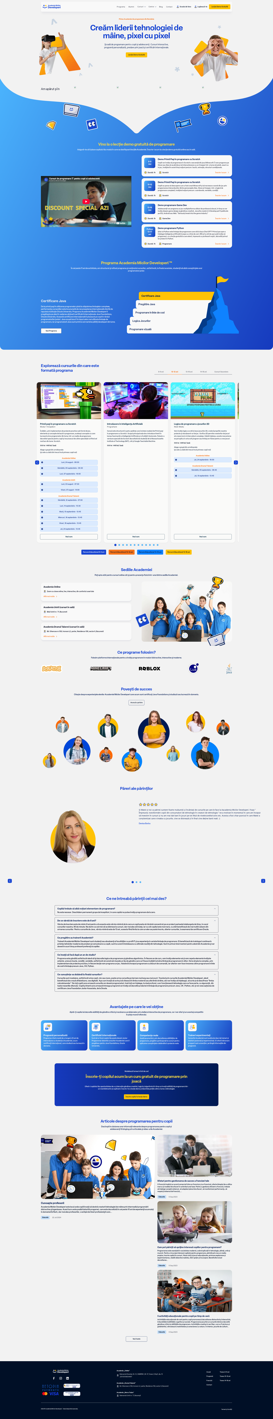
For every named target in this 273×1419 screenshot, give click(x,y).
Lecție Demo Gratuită (219, 7)
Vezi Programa (51, 331)
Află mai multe (49, 596)
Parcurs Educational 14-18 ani (178, 552)
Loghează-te (202, 7)
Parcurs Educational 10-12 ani (121, 552)
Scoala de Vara (185, 7)
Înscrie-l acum (220, 173)
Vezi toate (136, 1339)
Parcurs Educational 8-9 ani (93, 552)
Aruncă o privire (136, 703)
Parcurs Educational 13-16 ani (150, 552)
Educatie (45, 1217)
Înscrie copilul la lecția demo (136, 1097)
